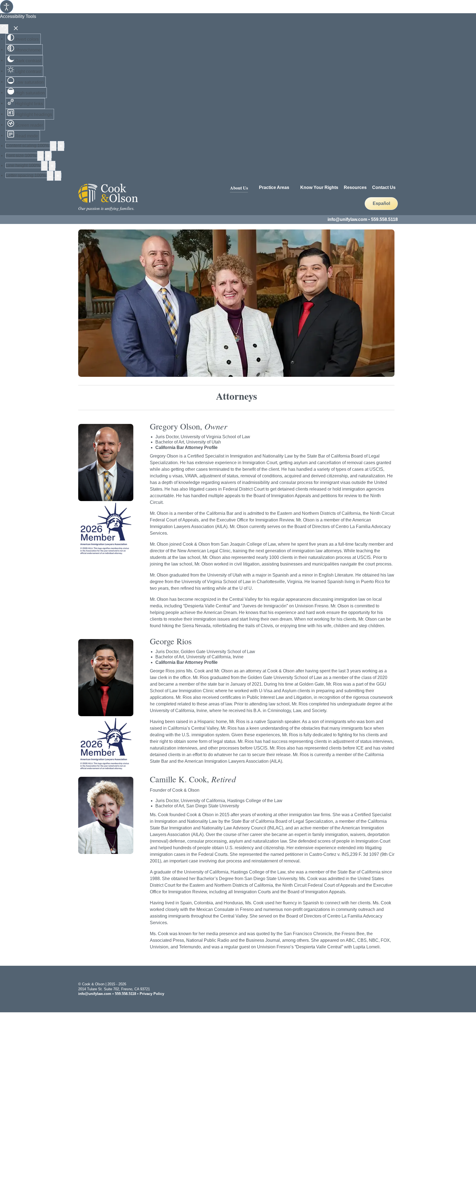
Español (381, 203)
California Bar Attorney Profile (186, 447)
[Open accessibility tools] (6, 6)
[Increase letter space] (58, 176)
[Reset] (4, 29)
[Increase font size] (48, 156)
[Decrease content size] (53, 146)
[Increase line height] (52, 166)
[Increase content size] (61, 146)
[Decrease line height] (44, 166)
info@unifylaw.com (347, 219)
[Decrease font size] (40, 156)
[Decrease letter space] (50, 176)
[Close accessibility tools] (16, 29)
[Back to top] (395, 988)
